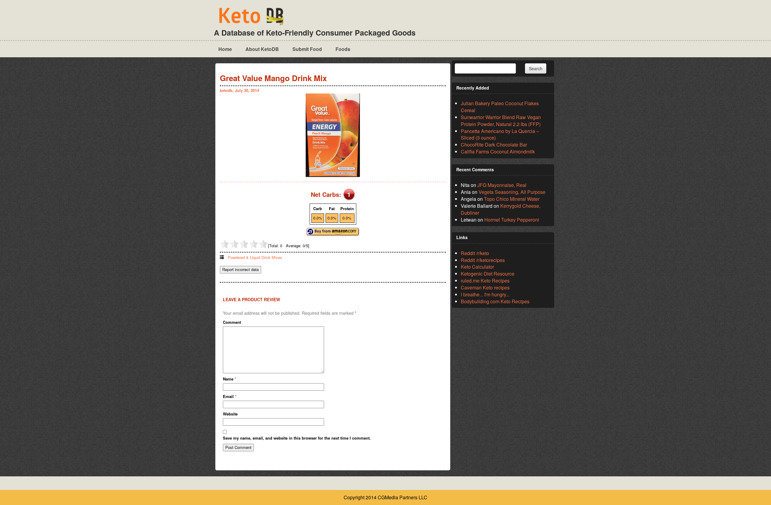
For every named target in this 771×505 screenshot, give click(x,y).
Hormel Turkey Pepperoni (511, 219)
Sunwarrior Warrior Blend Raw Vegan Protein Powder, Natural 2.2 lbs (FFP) (501, 121)
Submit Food (307, 49)
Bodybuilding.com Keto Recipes (495, 301)
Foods (343, 49)
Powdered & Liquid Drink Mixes (255, 257)
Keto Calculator (477, 266)
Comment (232, 322)
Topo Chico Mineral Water (511, 198)
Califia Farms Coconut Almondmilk (498, 151)
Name (229, 379)
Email (229, 396)
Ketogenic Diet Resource (487, 273)
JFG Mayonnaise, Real (501, 184)
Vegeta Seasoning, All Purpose (512, 191)
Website (230, 414)
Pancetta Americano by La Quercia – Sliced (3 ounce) (500, 134)
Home (225, 49)
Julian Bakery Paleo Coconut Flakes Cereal (500, 107)
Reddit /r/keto (475, 253)
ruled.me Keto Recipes (485, 280)
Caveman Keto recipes (485, 287)
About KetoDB (262, 49)
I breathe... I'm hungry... (485, 294)
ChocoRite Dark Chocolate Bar (494, 144)
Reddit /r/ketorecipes (483, 260)
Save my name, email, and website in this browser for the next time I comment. (297, 438)
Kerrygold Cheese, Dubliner (500, 209)
